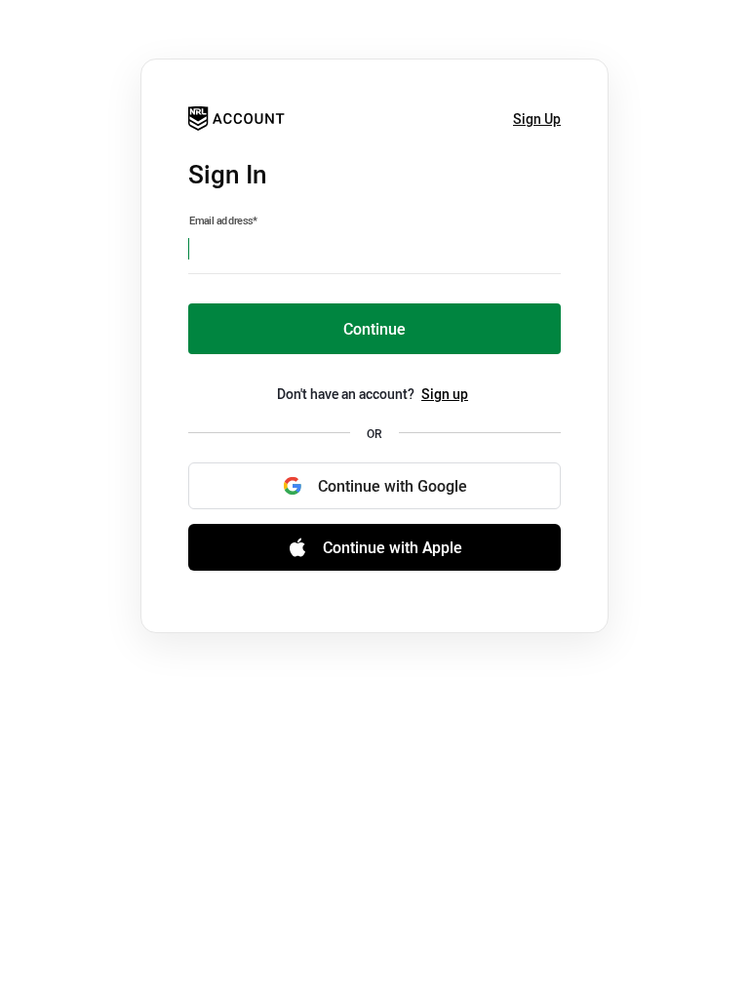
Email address (223, 220)
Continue (374, 329)
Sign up (444, 393)
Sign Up (537, 118)
